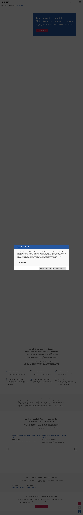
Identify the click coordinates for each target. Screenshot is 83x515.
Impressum (36, 259)
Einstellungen (22, 262)
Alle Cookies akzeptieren (59, 268)
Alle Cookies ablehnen (45, 268)
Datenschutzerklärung (22, 259)
